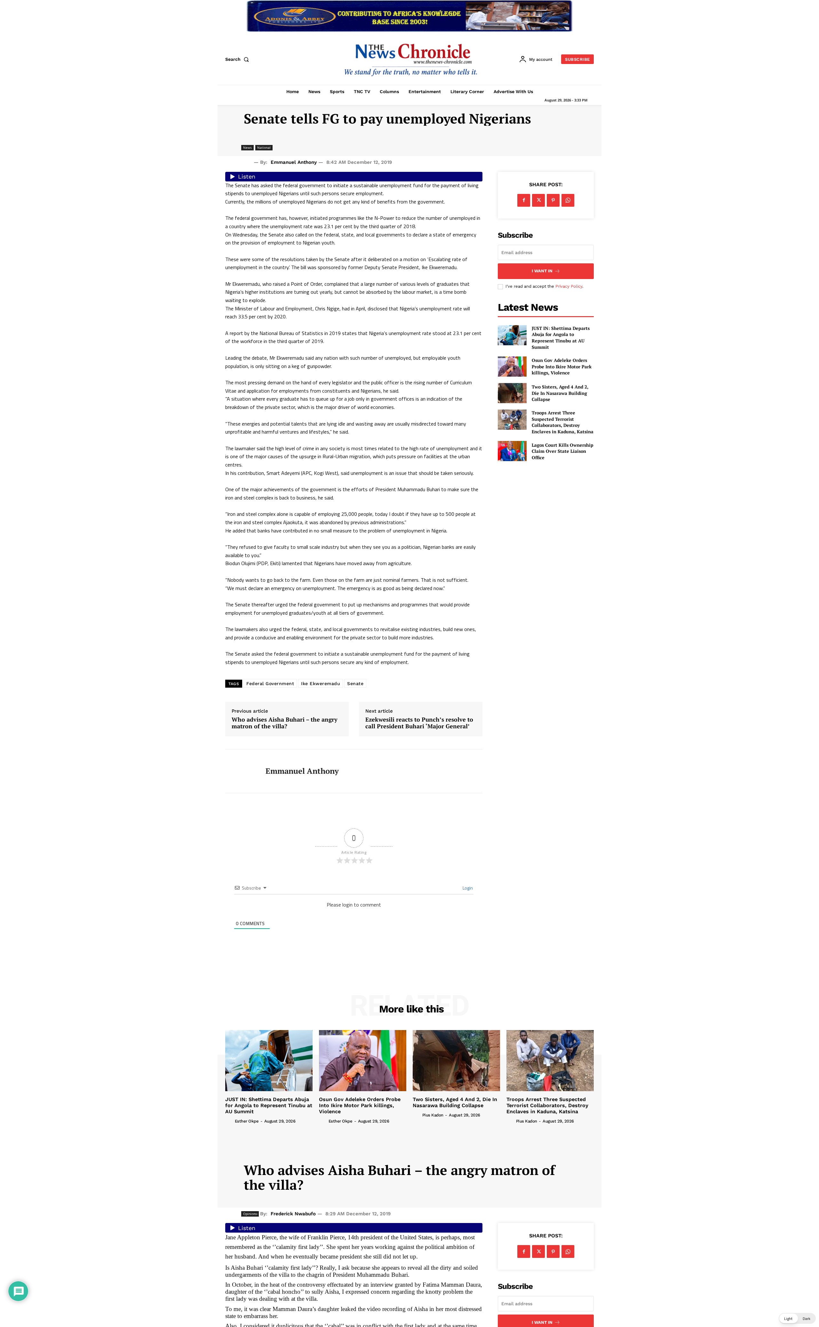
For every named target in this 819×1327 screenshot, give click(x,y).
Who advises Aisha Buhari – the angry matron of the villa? (285, 723)
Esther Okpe (247, 1121)
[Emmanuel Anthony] (240, 771)
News (247, 147)
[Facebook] (523, 200)
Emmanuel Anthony (294, 162)
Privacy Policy (568, 286)
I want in (542, 270)
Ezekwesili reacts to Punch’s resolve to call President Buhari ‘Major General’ (419, 723)
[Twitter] (538, 200)
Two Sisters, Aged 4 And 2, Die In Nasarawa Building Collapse (560, 393)
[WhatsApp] (567, 200)
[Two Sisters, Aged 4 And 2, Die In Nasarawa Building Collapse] (512, 393)
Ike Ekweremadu (320, 683)
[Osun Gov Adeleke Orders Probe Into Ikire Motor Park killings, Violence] (512, 366)
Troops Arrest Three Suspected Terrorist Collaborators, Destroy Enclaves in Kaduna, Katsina (562, 422)
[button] (238, 59)
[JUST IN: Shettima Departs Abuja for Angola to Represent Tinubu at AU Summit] (512, 335)
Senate (355, 683)
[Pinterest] (553, 200)
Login (467, 887)
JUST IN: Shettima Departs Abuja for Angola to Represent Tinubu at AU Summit (561, 337)
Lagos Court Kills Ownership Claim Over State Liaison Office (562, 451)
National (264, 147)
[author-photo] (229, 1120)
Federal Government (270, 683)
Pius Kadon (432, 1115)
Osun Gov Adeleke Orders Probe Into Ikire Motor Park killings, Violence (562, 366)
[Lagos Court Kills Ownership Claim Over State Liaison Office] (512, 451)
